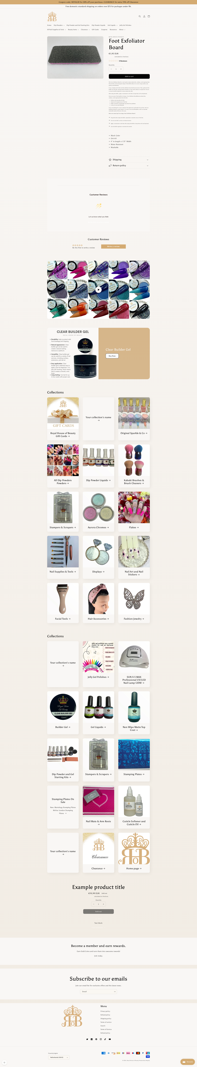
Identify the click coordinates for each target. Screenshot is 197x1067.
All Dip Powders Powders (63, 482)
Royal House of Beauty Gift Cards (63, 435)
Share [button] (113, 153)
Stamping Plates (133, 774)
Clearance (97, 868)
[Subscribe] (114, 991)
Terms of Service (106, 1029)
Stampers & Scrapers (61, 527)
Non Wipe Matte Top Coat (134, 728)
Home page (132, 868)
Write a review (113, 246)
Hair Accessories (97, 618)
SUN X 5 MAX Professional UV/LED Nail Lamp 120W (134, 680)
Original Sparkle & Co (133, 433)
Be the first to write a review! (98, 222)
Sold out (98, 911)
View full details (97, 927)
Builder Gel (61, 727)
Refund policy (105, 1015)
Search (103, 1026)
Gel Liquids (97, 727)
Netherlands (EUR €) (56, 1057)
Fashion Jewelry (132, 618)
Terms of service (106, 1022)
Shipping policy (106, 1018)
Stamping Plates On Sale (63, 801)
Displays (97, 571)
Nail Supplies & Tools (61, 571)
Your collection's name (98, 417)
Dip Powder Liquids (97, 480)
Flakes (132, 527)
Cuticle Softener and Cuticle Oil (134, 823)
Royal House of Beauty (133, 1060)
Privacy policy (105, 1011)
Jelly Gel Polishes (97, 677)
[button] (59, 25)
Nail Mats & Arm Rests (98, 821)
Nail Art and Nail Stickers (134, 573)
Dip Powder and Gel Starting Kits (63, 776)
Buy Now (112, 356)
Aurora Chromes (97, 527)
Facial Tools (61, 618)
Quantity (111, 65)
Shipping (111, 56)
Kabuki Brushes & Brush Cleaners (134, 482)
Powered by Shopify (144, 1060)
